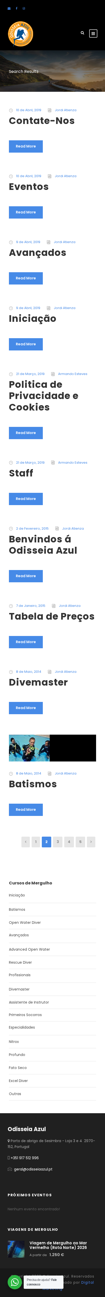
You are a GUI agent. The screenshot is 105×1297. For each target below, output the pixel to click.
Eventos (29, 186)
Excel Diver (18, 1080)
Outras (15, 1093)
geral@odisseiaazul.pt (33, 1169)
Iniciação (33, 318)
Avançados (38, 252)
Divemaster (38, 682)
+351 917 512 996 (25, 1158)
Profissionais (20, 974)
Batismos (33, 784)
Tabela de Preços (52, 616)
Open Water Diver (25, 922)
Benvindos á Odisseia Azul (43, 544)
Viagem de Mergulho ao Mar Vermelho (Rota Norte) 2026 (58, 1245)
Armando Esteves (72, 373)
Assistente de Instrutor (29, 1002)
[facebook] (16, 8)
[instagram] (24, 8)
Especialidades (22, 1027)
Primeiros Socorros (25, 1014)
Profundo (17, 1054)
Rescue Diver (20, 962)
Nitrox (14, 1041)
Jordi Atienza (65, 110)
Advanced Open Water (29, 949)
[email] (9, 8)
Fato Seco (18, 1067)
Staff (21, 473)
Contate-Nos (42, 120)
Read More (26, 146)
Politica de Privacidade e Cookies (43, 396)
